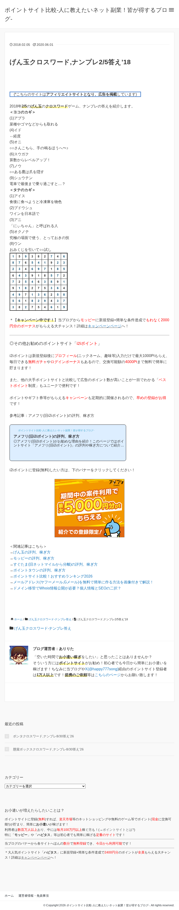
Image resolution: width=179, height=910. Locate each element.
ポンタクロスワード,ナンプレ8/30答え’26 (43, 736)
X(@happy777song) (101, 669)
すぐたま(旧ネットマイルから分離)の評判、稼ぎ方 (55, 564)
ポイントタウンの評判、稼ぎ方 (39, 570)
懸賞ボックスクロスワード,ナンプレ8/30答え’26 (48, 749)
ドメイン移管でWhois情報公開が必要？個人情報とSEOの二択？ (67, 588)
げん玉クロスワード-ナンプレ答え (42, 628)
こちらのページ (108, 675)
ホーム (9, 895)
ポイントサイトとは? (118, 829)
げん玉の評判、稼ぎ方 (32, 552)
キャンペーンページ (104, 326)
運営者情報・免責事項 (33, 895)
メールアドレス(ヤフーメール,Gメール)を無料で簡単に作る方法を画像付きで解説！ (83, 582)
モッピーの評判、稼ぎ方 (33, 558)
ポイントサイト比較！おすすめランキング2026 (53, 576)
